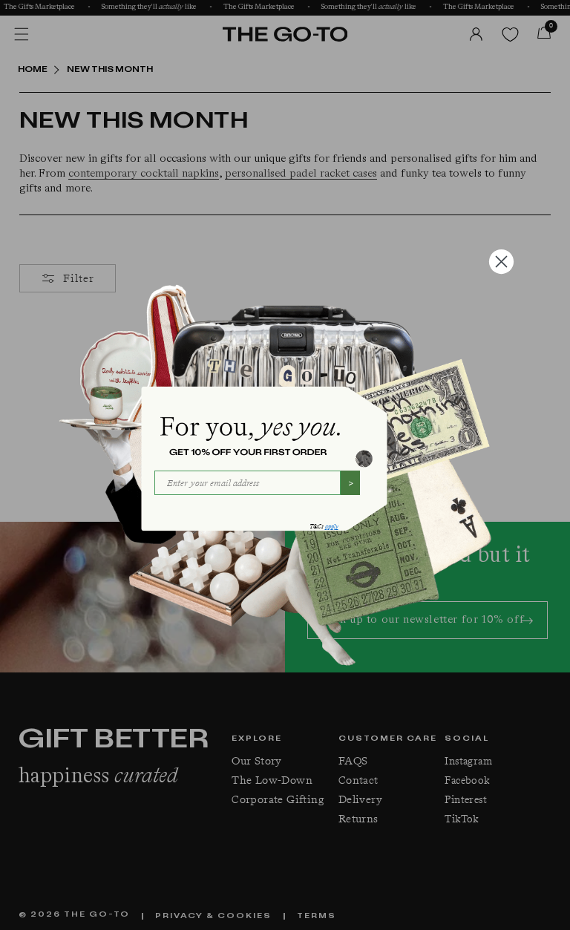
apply (331, 527)
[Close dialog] (501, 262)
